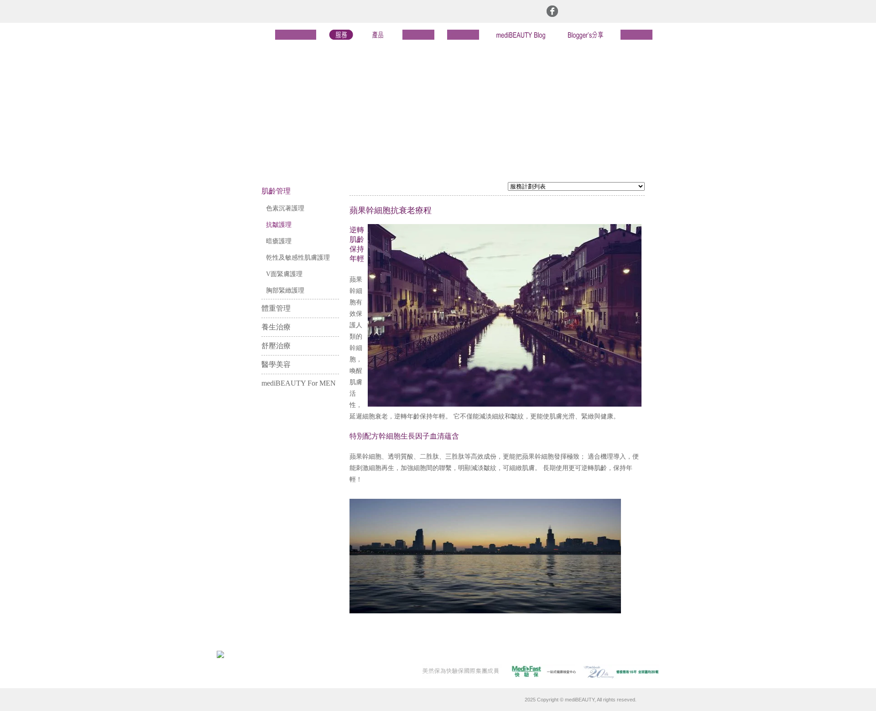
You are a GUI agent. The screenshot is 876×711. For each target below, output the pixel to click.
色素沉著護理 (285, 208)
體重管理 (276, 308)
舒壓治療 (276, 346)
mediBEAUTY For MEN (298, 383)
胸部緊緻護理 (285, 290)
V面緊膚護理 (284, 274)
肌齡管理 (276, 191)
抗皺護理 (279, 224)
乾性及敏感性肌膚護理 (298, 257)
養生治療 (276, 327)
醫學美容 (276, 364)
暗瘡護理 (279, 241)
